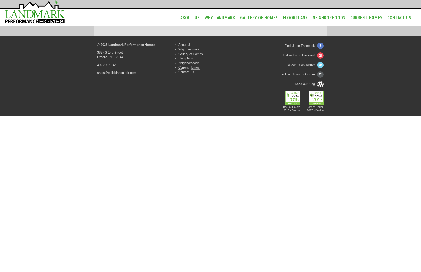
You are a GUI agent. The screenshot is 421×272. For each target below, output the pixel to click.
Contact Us (399, 17)
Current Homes (366, 17)
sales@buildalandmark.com (116, 73)
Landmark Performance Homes (35, 12)
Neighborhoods (329, 17)
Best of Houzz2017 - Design (315, 108)
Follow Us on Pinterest (299, 55)
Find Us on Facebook (300, 45)
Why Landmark (220, 17)
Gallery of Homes (259, 17)
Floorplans (295, 17)
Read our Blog (305, 84)
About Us (190, 17)
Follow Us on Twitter (300, 65)
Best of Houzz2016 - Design (291, 108)
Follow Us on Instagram (298, 74)
